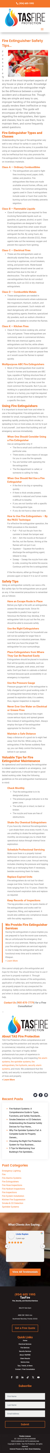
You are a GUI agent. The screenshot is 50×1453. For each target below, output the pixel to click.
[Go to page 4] (29, 1263)
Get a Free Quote (25, 1328)
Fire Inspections (9, 1192)
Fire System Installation (13, 1196)
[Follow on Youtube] (38, 1377)
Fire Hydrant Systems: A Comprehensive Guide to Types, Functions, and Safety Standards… (25, 1112)
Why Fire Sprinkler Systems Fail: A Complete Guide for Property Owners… (25, 1134)
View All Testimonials (25, 1271)
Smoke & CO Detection (12, 1203)
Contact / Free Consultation (25, 1369)
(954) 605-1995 (26, 3)
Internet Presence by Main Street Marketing (25, 1449)
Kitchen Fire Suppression (13, 1199)
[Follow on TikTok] (28, 1377)
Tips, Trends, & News (25, 1366)
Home (25, 1340)
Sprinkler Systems (10, 1207)
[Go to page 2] (25, 1263)
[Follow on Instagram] (17, 1377)
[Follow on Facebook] (12, 1377)
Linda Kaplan (22, 1234)
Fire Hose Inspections (12, 1185)
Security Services (25, 1351)
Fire (3, 1174)
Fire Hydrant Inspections (13, 1189)
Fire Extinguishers (10, 1181)
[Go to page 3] (27, 1263)
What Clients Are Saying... (25, 1224)
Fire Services (25, 1348)
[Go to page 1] (22, 1263)
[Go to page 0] (20, 1263)
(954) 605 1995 (25, 1294)
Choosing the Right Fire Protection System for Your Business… (25, 1143)
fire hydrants (21, 1065)
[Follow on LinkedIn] (22, 1377)
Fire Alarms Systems (11, 1178)
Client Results (25, 1358)
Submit (25, 1424)
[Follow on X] (33, 1377)
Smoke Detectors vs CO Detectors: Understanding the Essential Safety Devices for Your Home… (25, 1123)
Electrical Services (25, 1344)
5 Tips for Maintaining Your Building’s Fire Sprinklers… (22, 1150)
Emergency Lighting (11, 1171)
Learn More (12, 961)
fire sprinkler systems (21, 1061)
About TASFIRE (25, 1355)
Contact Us (10, 1002)
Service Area (25, 1362)
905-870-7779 (25, 1002)
